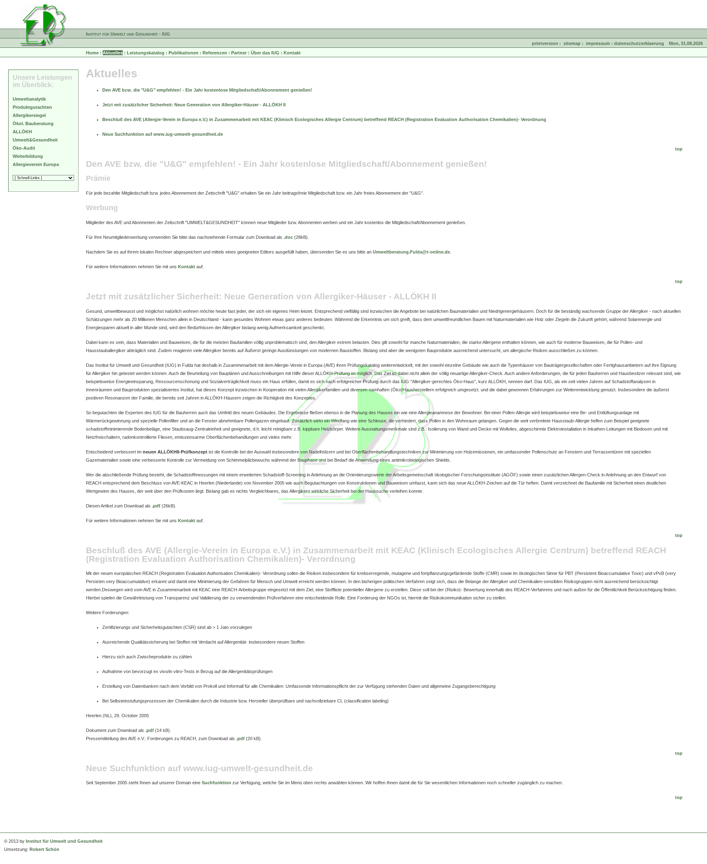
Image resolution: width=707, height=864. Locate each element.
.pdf (156, 505)
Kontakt (292, 52)
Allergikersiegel (29, 115)
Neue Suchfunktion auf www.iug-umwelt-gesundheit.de (162, 134)
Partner (239, 52)
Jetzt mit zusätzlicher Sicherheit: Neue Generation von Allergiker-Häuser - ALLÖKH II (194, 104)
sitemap (572, 43)
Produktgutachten (32, 107)
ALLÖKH (22, 131)
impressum (598, 43)
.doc (288, 237)
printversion (545, 43)
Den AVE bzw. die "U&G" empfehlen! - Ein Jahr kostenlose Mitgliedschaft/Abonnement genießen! (207, 90)
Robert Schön (44, 849)
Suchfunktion (216, 782)
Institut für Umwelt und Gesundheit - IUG (128, 33)
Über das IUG (265, 52)
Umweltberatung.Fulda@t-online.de (411, 251)
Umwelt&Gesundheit (35, 139)
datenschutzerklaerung (639, 43)
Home (92, 52)
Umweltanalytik (29, 98)
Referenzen (215, 52)
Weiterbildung (28, 156)
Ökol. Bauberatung (33, 123)
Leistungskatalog (145, 52)
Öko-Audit (24, 148)
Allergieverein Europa (36, 164)
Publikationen (183, 52)
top (678, 148)
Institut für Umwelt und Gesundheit (64, 841)
